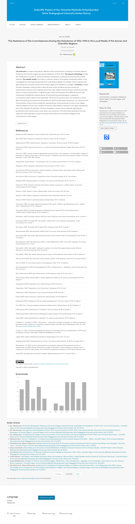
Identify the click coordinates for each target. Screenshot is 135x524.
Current (12, 24)
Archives (23, 24)
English (13, 3)
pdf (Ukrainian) (22, 123)
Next (78, 474)
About (67, 24)
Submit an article (46, 497)
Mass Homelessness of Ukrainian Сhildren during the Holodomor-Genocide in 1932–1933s (50, 452)
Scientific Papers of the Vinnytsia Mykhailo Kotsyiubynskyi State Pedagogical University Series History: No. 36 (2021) (64, 463)
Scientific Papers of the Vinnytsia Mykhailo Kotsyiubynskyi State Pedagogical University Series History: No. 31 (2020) (56, 445)
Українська (11, 502)
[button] (106, 148)
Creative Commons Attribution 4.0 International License (51, 364)
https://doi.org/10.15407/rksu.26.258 (29, 326)
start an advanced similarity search (28, 478)
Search (78, 24)
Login (123, 3)
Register (114, 3)
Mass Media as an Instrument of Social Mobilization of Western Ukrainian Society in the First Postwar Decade (62, 447)
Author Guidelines (36, 24)
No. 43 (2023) (64, 37)
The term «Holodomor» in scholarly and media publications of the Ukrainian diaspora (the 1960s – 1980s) (57, 439)
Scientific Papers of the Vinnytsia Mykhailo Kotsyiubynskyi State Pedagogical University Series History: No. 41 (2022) (73, 432)
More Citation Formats (107, 128)
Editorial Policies (53, 24)
